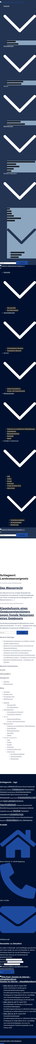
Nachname (3, 962)
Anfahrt (9, 211)
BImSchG (25, 786)
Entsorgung (3, 792)
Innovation (25, 794)
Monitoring (19, 801)
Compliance (9, 789)
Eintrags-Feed (7, 694)
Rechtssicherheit (27, 805)
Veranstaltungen (8, 46)
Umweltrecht (4, 814)
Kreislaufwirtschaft (27, 797)
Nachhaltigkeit (8, 804)
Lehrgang (12, 801)
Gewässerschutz (5, 794)
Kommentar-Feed (8, 696)
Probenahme (19, 805)
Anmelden (6, 692)
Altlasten (20, 786)
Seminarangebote (16, 255)
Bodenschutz (3, 789)
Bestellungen (14, 257)
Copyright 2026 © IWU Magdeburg (10, 1041)
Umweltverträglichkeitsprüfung (7, 817)
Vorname (3, 959)
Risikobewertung (23, 808)
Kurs (5, 801)
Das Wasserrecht (11, 587)
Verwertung (18, 817)
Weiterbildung (12, 820)
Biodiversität (31, 786)
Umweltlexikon (11, 164)
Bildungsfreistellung (13, 166)
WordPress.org (8, 699)
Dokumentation (29, 789)
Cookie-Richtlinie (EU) (14, 218)
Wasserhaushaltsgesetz (27, 817)
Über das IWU (11, 41)
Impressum (10, 216)
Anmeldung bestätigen (17, 252)
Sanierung (30, 808)
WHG (20, 820)
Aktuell (9, 171)
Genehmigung (11, 792)
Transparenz (25, 811)
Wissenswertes (8, 126)
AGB (8, 209)
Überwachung (27, 820)
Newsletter (10, 169)
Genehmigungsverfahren (23, 792)
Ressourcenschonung (13, 808)
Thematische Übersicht (14, 84)
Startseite (6, 6)
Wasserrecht (3, 820)
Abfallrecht (5, 786)
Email (2, 964)
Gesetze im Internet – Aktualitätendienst (18, 981)
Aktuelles (6, 681)
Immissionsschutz (18, 794)
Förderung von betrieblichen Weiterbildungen (21, 162)
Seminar (17, 811)
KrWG (1, 801)
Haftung (12, 794)
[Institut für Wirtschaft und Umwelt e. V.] (12, 2)
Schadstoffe (3, 811)
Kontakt (9, 213)
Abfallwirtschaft (12, 786)
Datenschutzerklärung (14, 122)
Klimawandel (5, 798)
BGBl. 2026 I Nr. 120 (9, 1002)
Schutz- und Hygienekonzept (16, 124)
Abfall (1, 786)
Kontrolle (12, 797)
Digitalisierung (18, 789)
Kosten (15, 797)
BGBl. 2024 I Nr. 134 (9, 985)
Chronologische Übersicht (15, 81)
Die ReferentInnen (12, 44)
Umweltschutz (17, 814)
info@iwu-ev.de (5, 939)
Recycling (3, 808)
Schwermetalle (9, 811)
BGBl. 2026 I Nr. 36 (9, 1013)
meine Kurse (11, 220)
